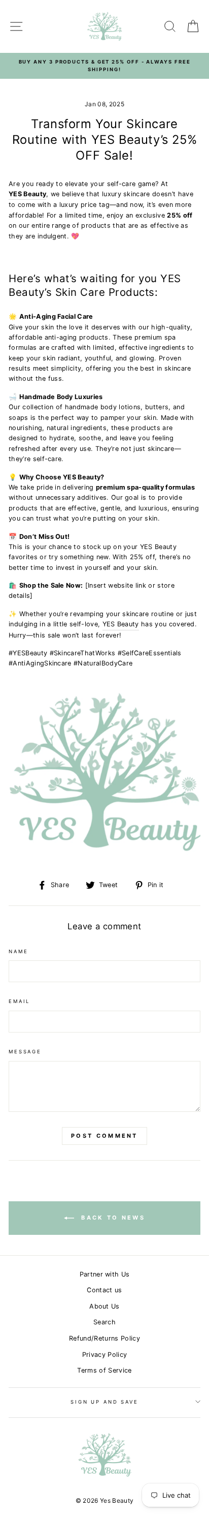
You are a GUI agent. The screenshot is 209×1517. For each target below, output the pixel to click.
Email (19, 1001)
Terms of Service (104, 1370)
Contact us (104, 1290)
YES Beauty (27, 194)
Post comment (104, 1135)
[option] (104, 66)
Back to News (111, 1217)
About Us (104, 1306)
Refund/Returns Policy (104, 1338)
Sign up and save (104, 1402)
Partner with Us (105, 1274)
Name (18, 951)
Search (104, 1322)
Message (25, 1051)
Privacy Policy (104, 1354)
